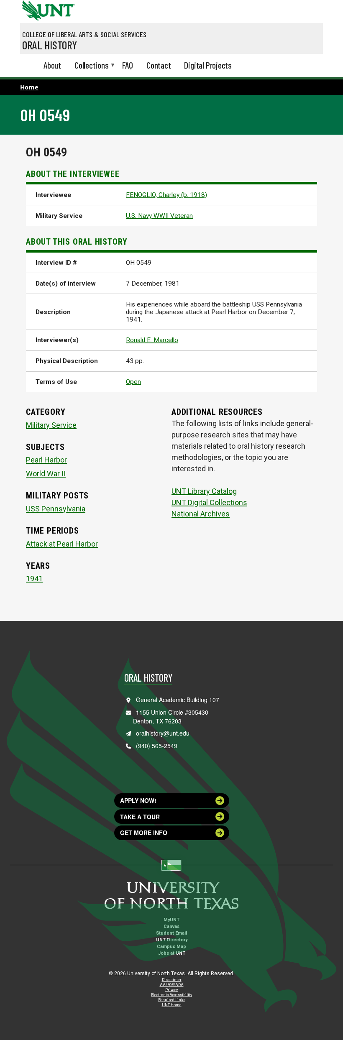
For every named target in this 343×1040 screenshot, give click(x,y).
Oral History (49, 44)
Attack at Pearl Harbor (62, 543)
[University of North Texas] (30, 9)
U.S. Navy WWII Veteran (159, 216)
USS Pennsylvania (55, 508)
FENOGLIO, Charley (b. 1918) (166, 195)
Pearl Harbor (46, 459)
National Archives (201, 513)
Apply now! (138, 800)
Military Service (51, 425)
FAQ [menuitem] (127, 65)
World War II (46, 473)
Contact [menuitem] (158, 65)
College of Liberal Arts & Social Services (84, 34)
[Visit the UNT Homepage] (62, 7)
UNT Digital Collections (209, 502)
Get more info (143, 832)
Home (29, 87)
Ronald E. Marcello (152, 340)
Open (133, 382)
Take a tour (140, 817)
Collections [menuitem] (91, 66)
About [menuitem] (52, 65)
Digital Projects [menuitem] (208, 65)
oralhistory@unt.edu (162, 733)
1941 (34, 578)
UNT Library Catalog (204, 491)
